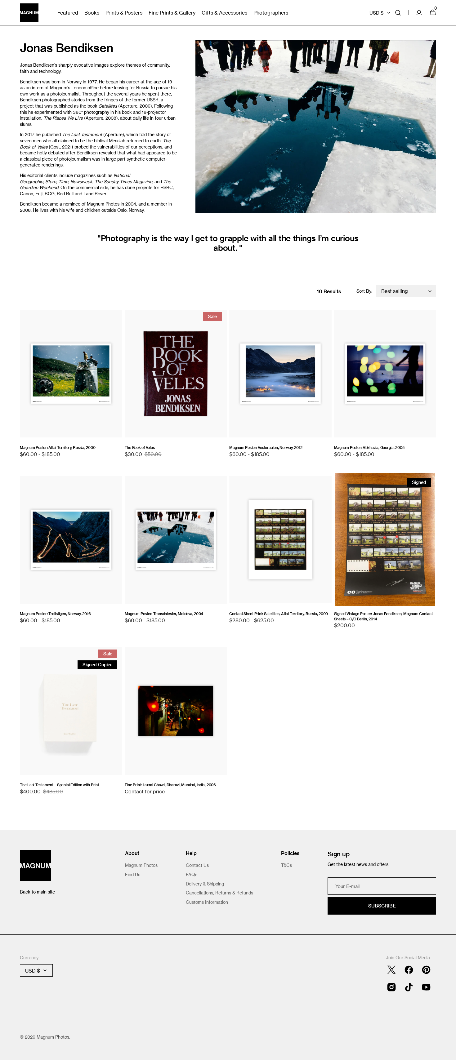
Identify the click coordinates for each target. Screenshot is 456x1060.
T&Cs (286, 865)
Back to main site (37, 891)
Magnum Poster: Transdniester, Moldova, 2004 (164, 613)
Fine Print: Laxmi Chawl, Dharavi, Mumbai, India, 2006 (170, 785)
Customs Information (207, 902)
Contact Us (197, 865)
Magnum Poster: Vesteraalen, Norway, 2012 (265, 447)
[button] (398, 12)
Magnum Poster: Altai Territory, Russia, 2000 (57, 447)
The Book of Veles (140, 447)
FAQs (191, 874)
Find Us (132, 874)
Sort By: (364, 291)
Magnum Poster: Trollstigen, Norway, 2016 (55, 613)
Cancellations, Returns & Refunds (219, 892)
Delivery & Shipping (205, 883)
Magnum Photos (141, 865)
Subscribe (382, 905)
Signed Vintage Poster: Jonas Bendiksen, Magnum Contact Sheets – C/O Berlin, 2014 (383, 616)
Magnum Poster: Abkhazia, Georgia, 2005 (369, 447)
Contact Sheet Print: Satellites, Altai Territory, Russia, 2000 (278, 613)
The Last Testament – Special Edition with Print (59, 785)
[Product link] (71, 386)
